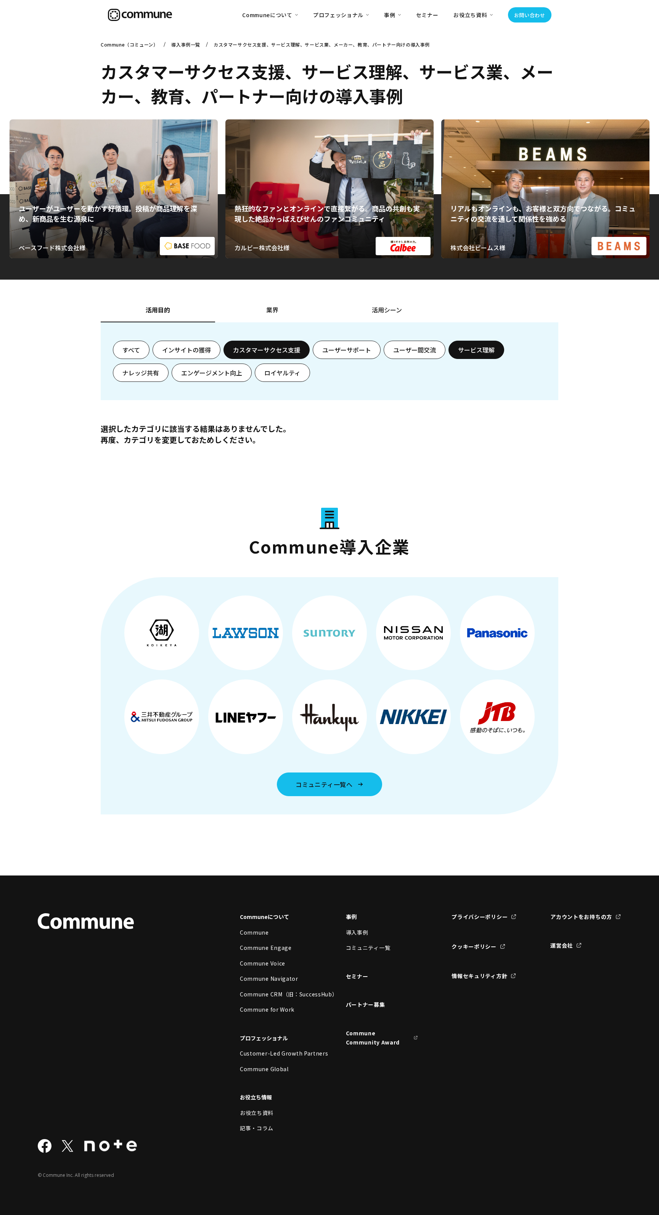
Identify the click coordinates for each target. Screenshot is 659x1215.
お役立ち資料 (256, 1113)
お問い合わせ (529, 15)
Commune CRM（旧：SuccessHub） (276, 994)
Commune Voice (262, 963)
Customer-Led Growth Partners (276, 1053)
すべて (131, 349)
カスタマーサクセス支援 (266, 349)
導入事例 (357, 932)
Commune (254, 932)
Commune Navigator (269, 978)
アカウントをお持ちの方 (581, 917)
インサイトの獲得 (186, 349)
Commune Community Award (373, 1037)
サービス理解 (476, 349)
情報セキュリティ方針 (479, 976)
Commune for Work (267, 1009)
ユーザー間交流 (414, 349)
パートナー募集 (365, 1004)
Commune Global (264, 1069)
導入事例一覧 (185, 44)
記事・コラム (256, 1128)
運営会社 (561, 945)
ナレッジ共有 (140, 372)
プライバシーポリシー (480, 917)
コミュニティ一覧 (368, 947)
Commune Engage (266, 947)
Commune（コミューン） (129, 44)
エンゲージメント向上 (211, 372)
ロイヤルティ (282, 372)
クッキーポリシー (474, 946)
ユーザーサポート (346, 349)
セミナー (427, 15)
